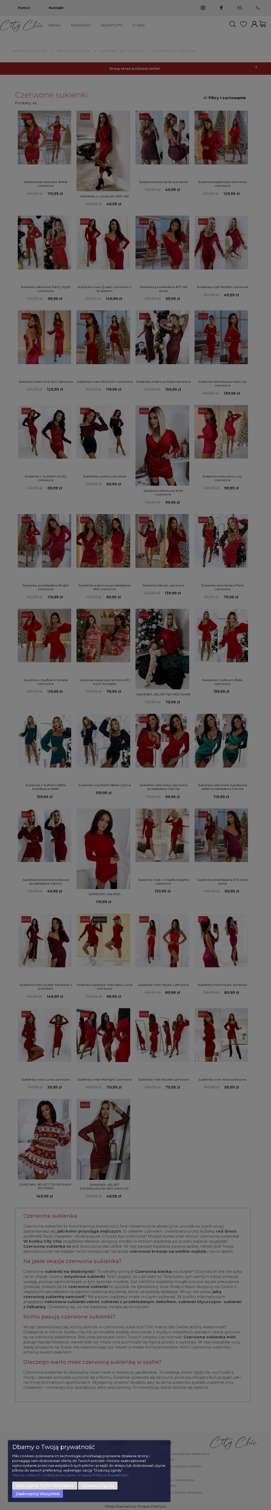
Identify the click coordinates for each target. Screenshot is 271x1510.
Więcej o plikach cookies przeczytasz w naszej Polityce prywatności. (70, 1475)
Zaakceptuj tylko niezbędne (45, 1485)
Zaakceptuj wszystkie (38, 1493)
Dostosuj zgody (98, 1485)
